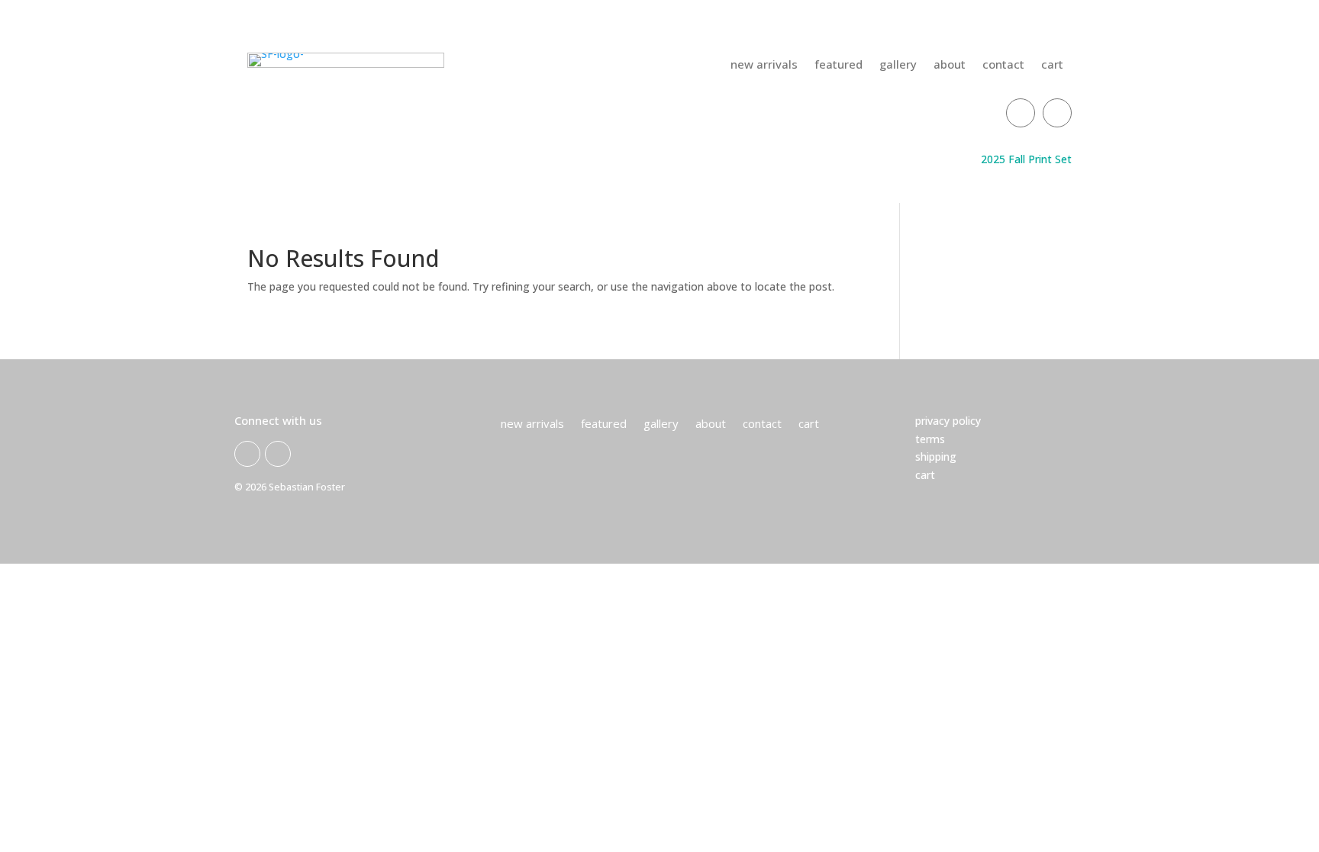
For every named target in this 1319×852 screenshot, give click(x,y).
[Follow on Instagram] (1057, 112)
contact (1003, 65)
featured (838, 65)
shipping (935, 456)
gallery (898, 65)
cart (1052, 65)
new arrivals (764, 65)
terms (930, 439)
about (950, 65)
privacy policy (948, 420)
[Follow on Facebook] (1020, 112)
